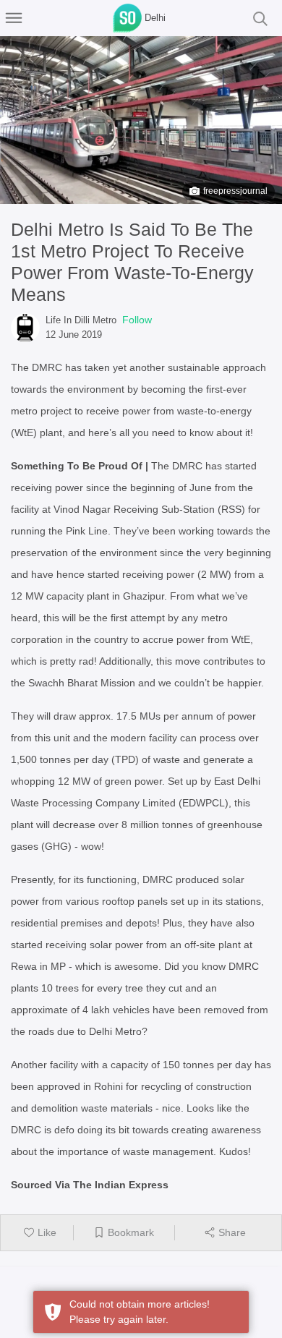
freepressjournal (235, 191)
